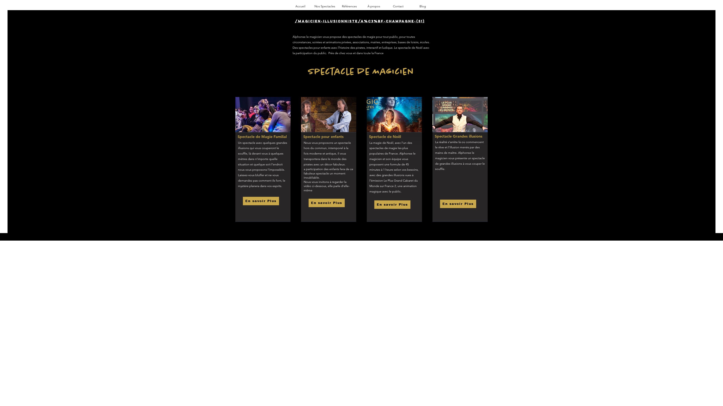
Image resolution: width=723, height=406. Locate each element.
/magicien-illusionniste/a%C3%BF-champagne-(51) (360, 21)
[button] (325, 6)
